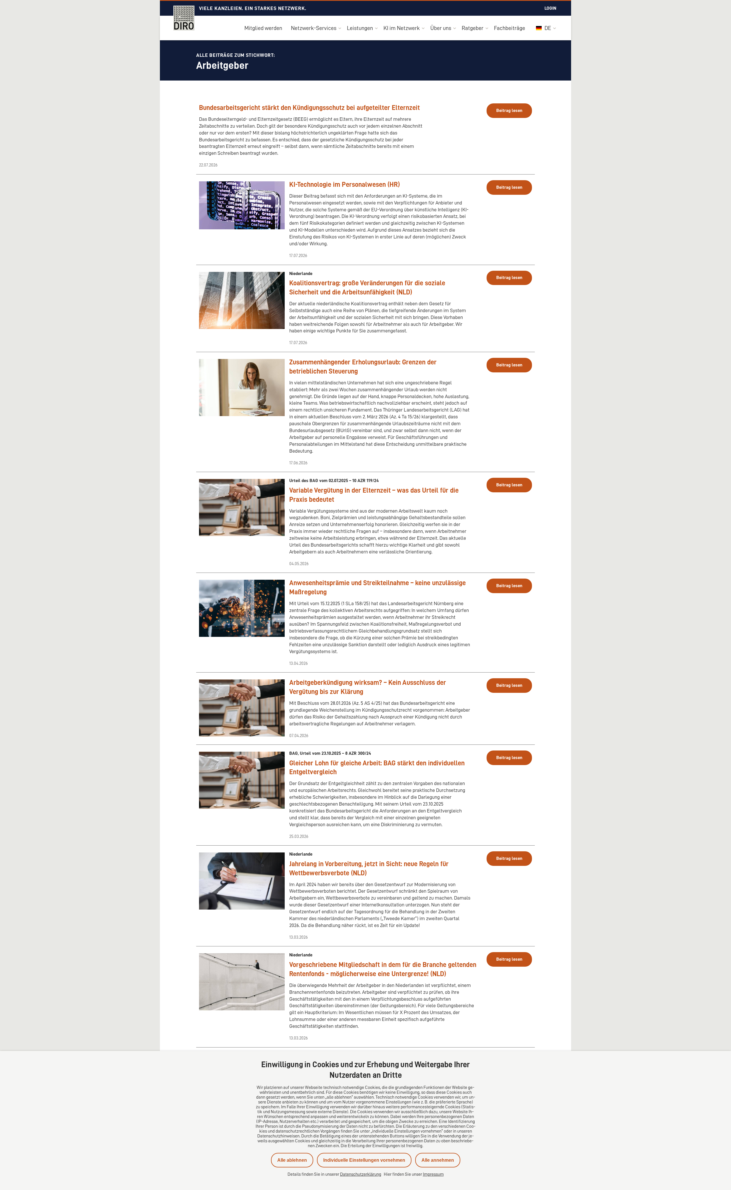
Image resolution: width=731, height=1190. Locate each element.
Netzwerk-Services (313, 28)
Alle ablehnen (292, 1160)
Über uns (440, 28)
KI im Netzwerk (401, 28)
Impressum (433, 1174)
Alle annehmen (437, 1160)
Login (550, 8)
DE (547, 28)
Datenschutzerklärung (360, 1174)
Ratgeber (472, 28)
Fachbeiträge (509, 28)
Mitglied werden (263, 28)
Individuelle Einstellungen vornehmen (364, 1160)
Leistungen (360, 28)
